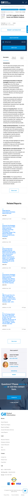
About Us (3, 449)
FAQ (2, 447)
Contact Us (14, 397)
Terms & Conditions (15, 494)
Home (2, 6)
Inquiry (14, 374)
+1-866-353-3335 (14, 402)
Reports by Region (5, 427)
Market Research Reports (9, 6)
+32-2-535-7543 (13, 358)
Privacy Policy (6, 494)
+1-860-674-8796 (14, 366)
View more (14, 341)
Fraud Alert (3, 462)
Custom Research (5, 444)
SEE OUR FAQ (14, 370)
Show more (14, 190)
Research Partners (5, 439)
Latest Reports (4, 432)
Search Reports (4, 422)
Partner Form (4, 459)
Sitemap (22, 494)
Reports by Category (5, 424)
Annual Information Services (7, 429)
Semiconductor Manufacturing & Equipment (10, 9)
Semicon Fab (22, 9)
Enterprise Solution (5, 442)
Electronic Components (20, 6)
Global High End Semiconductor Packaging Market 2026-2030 (8, 212)
